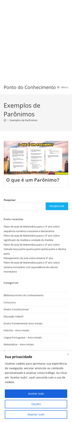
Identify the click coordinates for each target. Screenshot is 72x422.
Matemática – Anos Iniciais (19, 344)
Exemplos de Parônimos (23, 120)
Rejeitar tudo (36, 414)
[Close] (68, 354)
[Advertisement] (36, 36)
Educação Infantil (13, 316)
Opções (36, 404)
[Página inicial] (5, 120)
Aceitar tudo (36, 393)
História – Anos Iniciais (16, 330)
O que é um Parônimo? (32, 180)
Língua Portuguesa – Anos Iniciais (23, 337)
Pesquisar (10, 200)
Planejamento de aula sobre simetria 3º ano (28, 258)
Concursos (10, 302)
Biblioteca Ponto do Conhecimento (24, 295)
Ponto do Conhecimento (30, 87)
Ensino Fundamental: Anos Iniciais (23, 323)
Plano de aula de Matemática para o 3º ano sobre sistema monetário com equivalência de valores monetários (32, 267)
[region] (36, 386)
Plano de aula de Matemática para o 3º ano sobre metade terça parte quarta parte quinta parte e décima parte (35, 249)
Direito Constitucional (16, 309)
